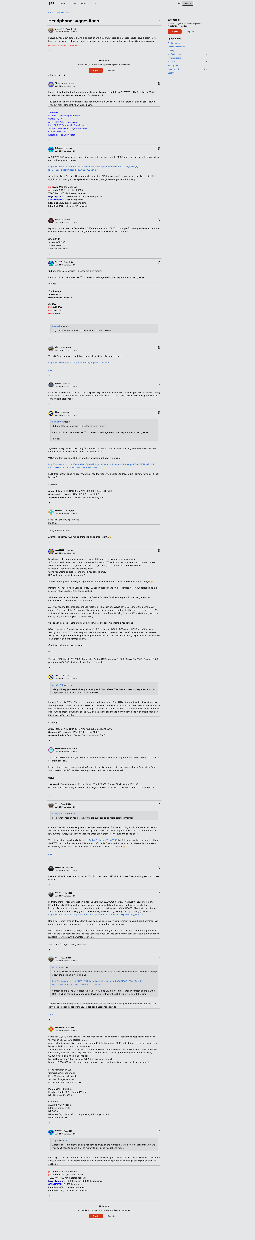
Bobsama (57, 967)
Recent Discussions (176, 47)
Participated (173, 65)
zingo (55, 1140)
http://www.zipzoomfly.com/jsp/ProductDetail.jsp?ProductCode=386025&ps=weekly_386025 (95, 914)
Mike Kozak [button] (59, 867)
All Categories (174, 43)
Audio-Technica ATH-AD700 (103, 840)
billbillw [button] (58, 893)
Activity (171, 50)
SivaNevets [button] (59, 1028)
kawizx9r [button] (58, 262)
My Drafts (187, 61)
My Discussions (174, 58)
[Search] (179, 3)
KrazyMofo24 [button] (60, 748)
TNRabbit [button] (59, 83)
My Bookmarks (187, 54)
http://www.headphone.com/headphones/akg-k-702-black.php (79, 362)
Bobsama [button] (59, 148)
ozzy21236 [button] (59, 550)
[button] (158, 21)
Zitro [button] (57, 412)
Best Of (171, 73)
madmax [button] (58, 511)
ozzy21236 (57, 685)
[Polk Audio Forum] (51, 3)
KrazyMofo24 (59, 813)
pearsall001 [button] (59, 29)
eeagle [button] (57, 219)
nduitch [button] (58, 383)
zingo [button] (57, 347)
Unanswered (187, 69)
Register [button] (112, 70)
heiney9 (56, 326)
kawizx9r (56, 421)
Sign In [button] (96, 70)
